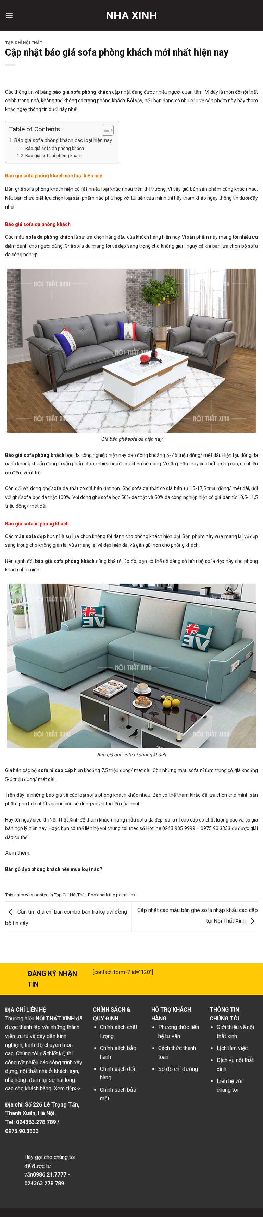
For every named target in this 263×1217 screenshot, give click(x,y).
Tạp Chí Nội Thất (23, 42)
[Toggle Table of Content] (104, 130)
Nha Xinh (131, 15)
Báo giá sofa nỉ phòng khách (53, 155)
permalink (125, 894)
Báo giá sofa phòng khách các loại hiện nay (63, 140)
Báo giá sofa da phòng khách (54, 148)
